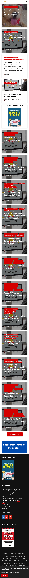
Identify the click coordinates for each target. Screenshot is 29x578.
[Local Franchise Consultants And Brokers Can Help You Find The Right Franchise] (14, 166)
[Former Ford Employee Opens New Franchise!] (14, 393)
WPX (18, 500)
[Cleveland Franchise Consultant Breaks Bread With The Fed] (14, 242)
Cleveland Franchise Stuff (11, 7)
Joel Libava (8, 24)
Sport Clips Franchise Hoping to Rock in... (12, 95)
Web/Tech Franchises (10, 135)
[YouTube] (6, 517)
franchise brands (9, 59)
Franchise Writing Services (10, 493)
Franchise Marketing (10, 338)
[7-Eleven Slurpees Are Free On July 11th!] (14, 343)
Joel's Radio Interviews (10, 311)
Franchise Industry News (10, 82)
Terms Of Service (7, 506)
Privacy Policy (6, 504)
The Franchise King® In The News (12, 499)
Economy (22, 183)
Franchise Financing (9, 235)
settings (17, 572)
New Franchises (18, 290)
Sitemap (4, 508)
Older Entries (14, 434)
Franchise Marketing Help (10, 491)
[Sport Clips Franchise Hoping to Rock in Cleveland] (14, 85)
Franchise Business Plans (10, 160)
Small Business (19, 235)
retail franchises (19, 59)
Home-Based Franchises (10, 187)
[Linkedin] (3, 517)
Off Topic (7, 210)
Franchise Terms (9, 162)
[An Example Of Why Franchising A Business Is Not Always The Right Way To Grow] (14, 368)
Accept (4, 575)
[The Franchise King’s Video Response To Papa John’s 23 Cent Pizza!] (14, 418)
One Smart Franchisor (13, 62)
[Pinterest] (10, 517)
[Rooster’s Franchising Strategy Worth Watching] (14, 292)
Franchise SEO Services (9, 495)
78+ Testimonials (7, 497)
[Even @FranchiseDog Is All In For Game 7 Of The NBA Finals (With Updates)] (14, 15)
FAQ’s (3, 502)
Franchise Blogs (8, 414)
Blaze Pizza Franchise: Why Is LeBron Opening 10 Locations (14, 37)
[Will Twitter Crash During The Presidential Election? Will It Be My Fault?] (14, 217)
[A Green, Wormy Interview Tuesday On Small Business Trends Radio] (14, 318)
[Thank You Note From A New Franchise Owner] (14, 141)
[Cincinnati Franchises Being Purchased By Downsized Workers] (14, 192)
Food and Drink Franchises (11, 286)
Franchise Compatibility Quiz (11, 489)
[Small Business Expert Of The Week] (14, 267)
